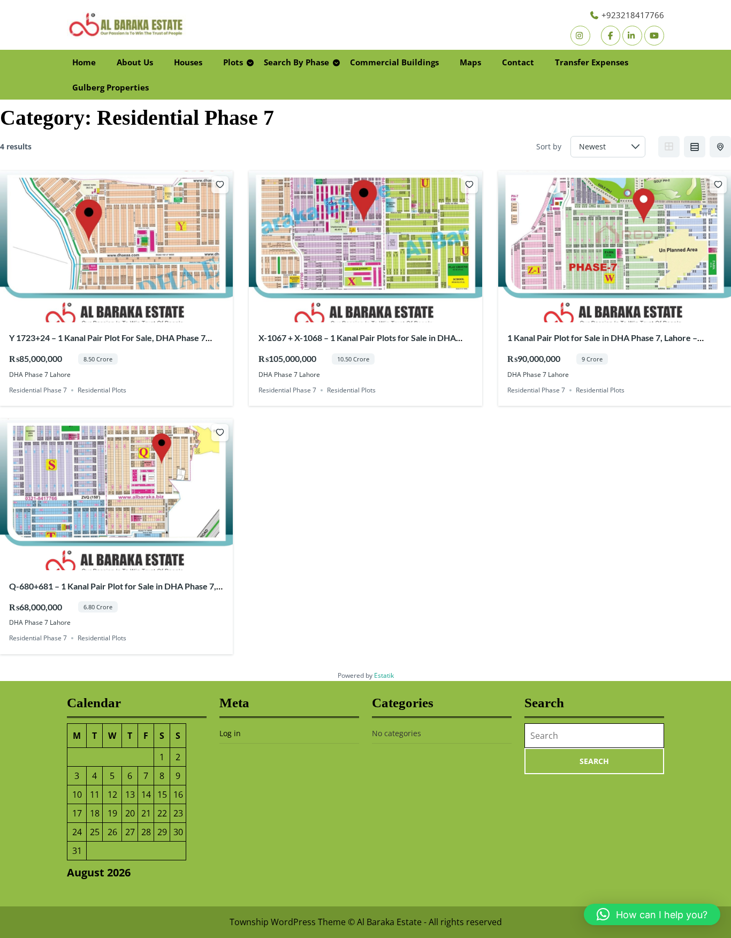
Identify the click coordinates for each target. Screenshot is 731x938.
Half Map (720, 146)
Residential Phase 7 (38, 390)
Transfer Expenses (591, 62)
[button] (652, 914)
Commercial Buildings (394, 62)
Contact (518, 62)
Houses (188, 62)
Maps (470, 62)
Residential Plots (102, 390)
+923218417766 (632, 15)
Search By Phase (296, 62)
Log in (230, 733)
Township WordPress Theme (288, 922)
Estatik (384, 675)
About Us (135, 62)
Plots (233, 62)
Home (84, 62)
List (694, 146)
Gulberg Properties (110, 87)
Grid (669, 146)
